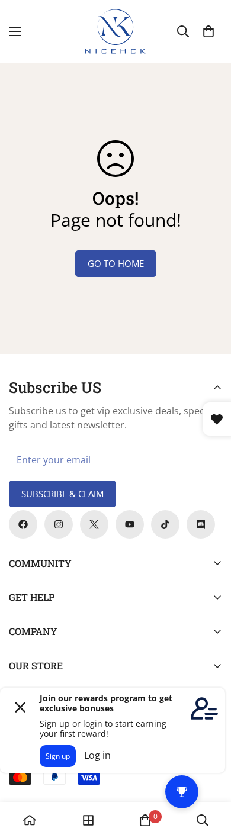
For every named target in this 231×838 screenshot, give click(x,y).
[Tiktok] (165, 524)
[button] (208, 31)
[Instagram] (58, 524)
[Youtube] (130, 524)
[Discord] (201, 524)
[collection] (88, 820)
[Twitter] (94, 524)
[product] (30, 820)
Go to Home (116, 263)
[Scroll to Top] (210, 775)
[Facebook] (23, 524)
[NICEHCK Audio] (115, 31)
